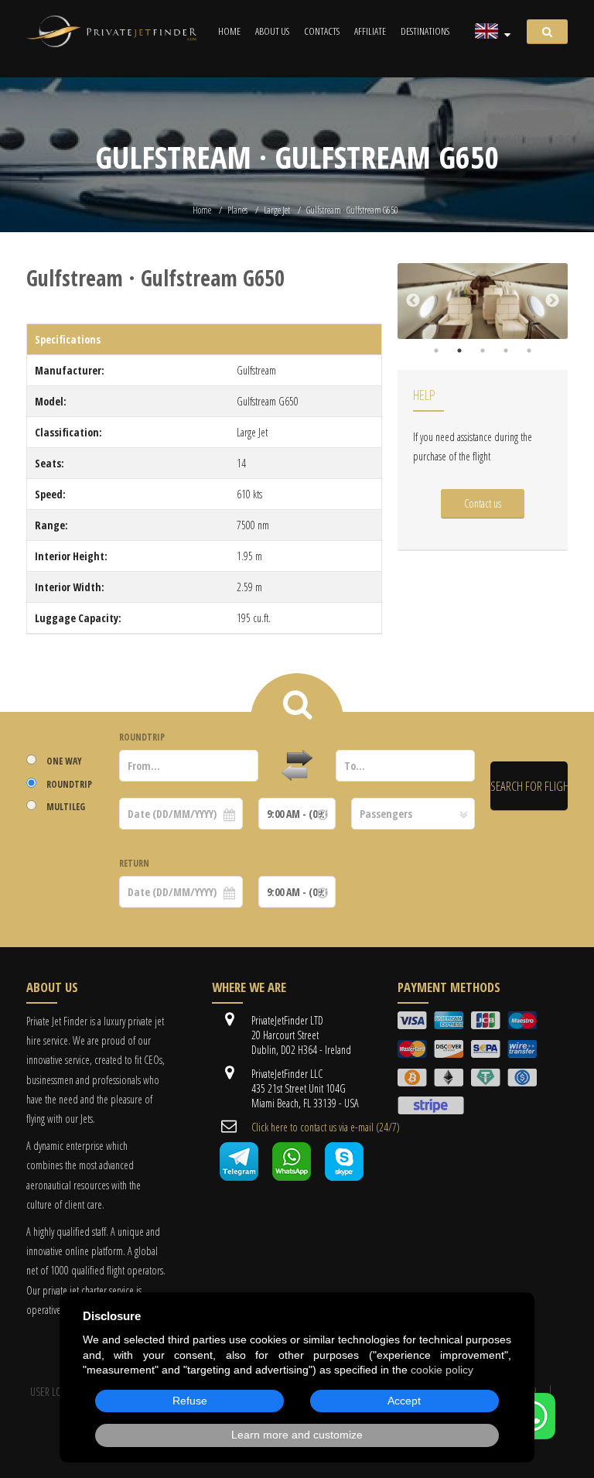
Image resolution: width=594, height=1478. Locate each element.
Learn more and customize (297, 1434)
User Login (53, 1391)
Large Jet (277, 210)
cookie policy (442, 1369)
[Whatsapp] (291, 1176)
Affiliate (370, 31)
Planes (237, 210)
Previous (413, 301)
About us (272, 31)
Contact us (482, 503)
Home (229, 31)
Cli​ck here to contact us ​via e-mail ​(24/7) (325, 1127)
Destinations (425, 31)
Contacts (322, 31)
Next (552, 301)
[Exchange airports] (297, 766)
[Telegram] (239, 1176)
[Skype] (344, 1176)
